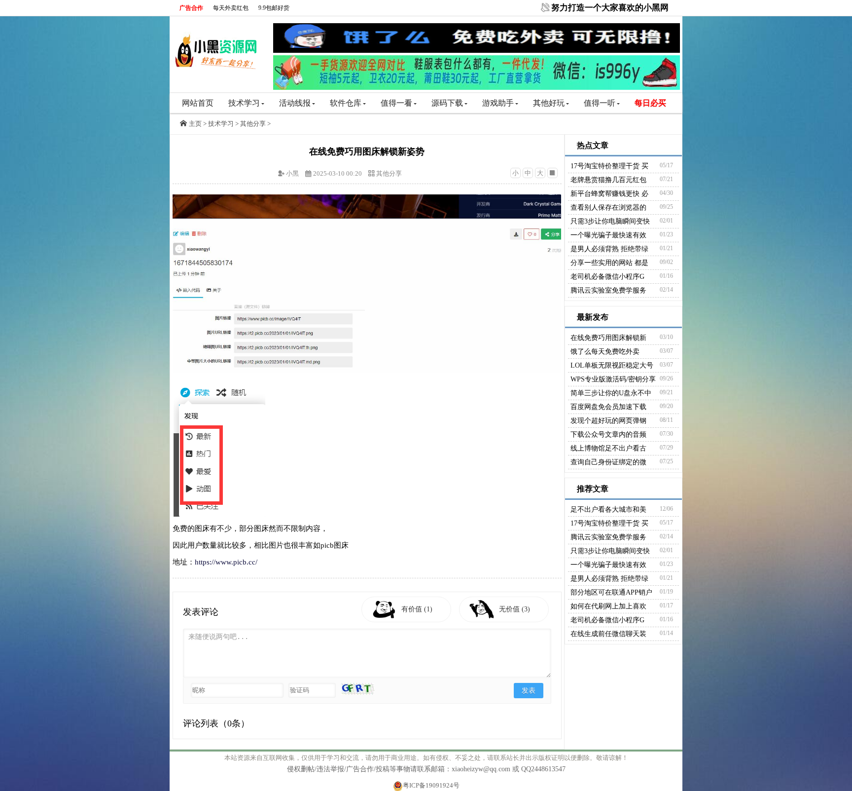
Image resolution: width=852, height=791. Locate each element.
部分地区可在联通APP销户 (611, 592)
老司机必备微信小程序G (607, 276)
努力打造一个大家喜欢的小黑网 (610, 7)
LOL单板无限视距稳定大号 (611, 365)
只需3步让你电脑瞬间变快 (610, 221)
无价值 (514, 609)
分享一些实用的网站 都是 (609, 262)
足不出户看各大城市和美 (608, 509)
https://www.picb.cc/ (226, 562)
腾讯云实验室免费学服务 (608, 290)
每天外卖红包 (230, 7)
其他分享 (253, 123)
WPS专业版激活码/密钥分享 (613, 379)
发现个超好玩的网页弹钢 (608, 420)
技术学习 (244, 103)
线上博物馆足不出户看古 (608, 448)
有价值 (416, 609)
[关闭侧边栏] (552, 173)
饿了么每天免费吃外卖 (604, 351)
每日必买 (650, 103)
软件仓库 (345, 103)
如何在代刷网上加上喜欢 (608, 606)
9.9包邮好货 (273, 7)
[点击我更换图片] (357, 689)
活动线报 (295, 103)
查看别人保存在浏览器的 (608, 207)
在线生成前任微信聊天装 (608, 634)
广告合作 (191, 7)
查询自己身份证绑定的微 (608, 462)
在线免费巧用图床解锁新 (608, 337)
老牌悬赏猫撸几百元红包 (608, 180)
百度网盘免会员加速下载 (608, 407)
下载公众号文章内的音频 (608, 434)
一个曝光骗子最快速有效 (608, 235)
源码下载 (447, 103)
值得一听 (599, 103)
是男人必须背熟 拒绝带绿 (609, 249)
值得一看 (396, 103)
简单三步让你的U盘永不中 (610, 393)
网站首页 (197, 103)
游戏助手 (498, 103)
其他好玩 (549, 103)
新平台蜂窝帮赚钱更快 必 (609, 193)
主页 (195, 123)
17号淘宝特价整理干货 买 (609, 166)
